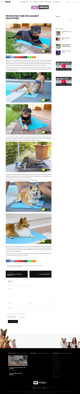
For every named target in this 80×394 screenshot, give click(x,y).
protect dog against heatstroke (27, 265)
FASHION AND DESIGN (24, 1)
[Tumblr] (25, 57)
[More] (34, 57)
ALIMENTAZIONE (55, 356)
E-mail (31, 303)
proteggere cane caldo (11, 266)
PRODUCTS (41, 1)
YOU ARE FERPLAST (56, 1)
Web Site (9, 308)
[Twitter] (12, 57)
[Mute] (68, 69)
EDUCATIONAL (35, 1)
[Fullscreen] (70, 69)
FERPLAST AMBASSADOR (57, 366)
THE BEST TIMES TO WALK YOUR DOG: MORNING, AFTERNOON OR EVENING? (66, 45)
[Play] (57, 69)
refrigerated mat (20, 266)
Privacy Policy (22, 313)
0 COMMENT (13, 21)
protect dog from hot (38, 265)
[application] (64, 66)
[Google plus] (17, 57)
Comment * (10, 288)
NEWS (31, 1)
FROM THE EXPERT (48, 1)
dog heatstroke (10, 265)
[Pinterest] (21, 57)
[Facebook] (8, 57)
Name (9, 303)
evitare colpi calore (17, 265)
